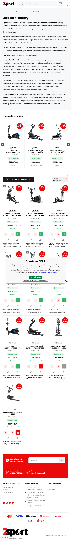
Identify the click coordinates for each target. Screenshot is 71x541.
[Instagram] (10, 503)
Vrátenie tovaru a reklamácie (36, 495)
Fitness (10, 12)
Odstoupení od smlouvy (34, 490)
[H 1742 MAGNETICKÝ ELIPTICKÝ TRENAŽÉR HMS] (35, 132)
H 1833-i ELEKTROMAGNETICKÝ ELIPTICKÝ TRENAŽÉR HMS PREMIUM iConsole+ (14, 151)
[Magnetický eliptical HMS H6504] (12, 393)
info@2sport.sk (38, 473)
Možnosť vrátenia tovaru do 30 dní (35, 506)
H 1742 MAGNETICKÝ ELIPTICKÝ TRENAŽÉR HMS (35, 151)
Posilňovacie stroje (22, 12)
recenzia (52, 490)
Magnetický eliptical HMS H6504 (12, 413)
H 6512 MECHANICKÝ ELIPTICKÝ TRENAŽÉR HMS (57, 151)
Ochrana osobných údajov (35, 492)
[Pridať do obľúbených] (8, 239)
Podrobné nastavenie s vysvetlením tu (35, 281)
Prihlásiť (62, 460)
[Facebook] (4, 503)
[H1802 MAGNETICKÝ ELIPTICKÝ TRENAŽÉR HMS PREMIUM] (12, 194)
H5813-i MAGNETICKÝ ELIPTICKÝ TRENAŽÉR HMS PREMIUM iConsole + (35, 215)
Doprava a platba (32, 498)
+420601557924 (16, 473)
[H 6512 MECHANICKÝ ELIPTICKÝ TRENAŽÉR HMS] (57, 132)
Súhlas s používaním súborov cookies (36, 501)
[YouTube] (7, 503)
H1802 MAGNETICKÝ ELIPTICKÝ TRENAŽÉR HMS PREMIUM (12, 215)
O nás (51, 487)
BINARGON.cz (64, 536)
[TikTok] (13, 503)
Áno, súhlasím (36, 277)
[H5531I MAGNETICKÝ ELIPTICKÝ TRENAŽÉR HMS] (58, 194)
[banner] (8, 4)
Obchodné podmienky (34, 487)
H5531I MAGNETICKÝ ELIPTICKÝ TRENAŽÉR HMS (58, 215)
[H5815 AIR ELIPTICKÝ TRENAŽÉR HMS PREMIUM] (58, 327)
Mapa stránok (17, 538)
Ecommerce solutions (53, 536)
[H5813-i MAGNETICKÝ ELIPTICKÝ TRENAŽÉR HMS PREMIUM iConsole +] (35, 194)
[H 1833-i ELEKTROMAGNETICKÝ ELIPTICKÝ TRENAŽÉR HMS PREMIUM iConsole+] (14, 132)
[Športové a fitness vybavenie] (3, 11)
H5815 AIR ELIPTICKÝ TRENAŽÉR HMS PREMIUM (58, 347)
